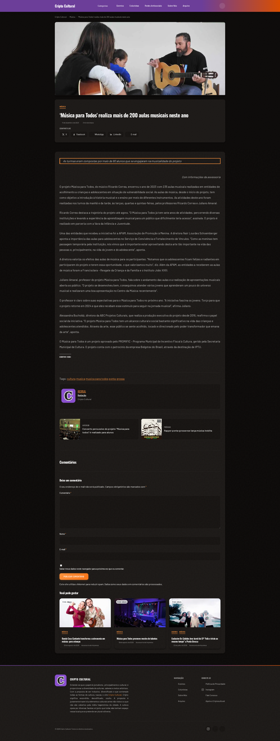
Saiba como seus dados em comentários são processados (133, 584)
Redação (82, 395)
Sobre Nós (172, 6)
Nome (63, 534)
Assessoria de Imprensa (90, 645)
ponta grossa (117, 378)
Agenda (175, 632)
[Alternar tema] (222, 6)
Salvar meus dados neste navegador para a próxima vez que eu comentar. (92, 569)
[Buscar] (215, 6)
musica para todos (97, 378)
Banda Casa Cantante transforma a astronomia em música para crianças (83, 640)
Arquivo (186, 6)
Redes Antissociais (153, 6)
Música (63, 106)
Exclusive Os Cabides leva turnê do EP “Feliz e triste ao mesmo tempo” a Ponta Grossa (195, 640)
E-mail (63, 549)
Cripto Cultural (65, 6)
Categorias (103, 6)
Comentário (65, 493)
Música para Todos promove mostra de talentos (137, 638)
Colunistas (134, 6)
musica (80, 378)
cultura (71, 378)
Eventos (120, 6)
